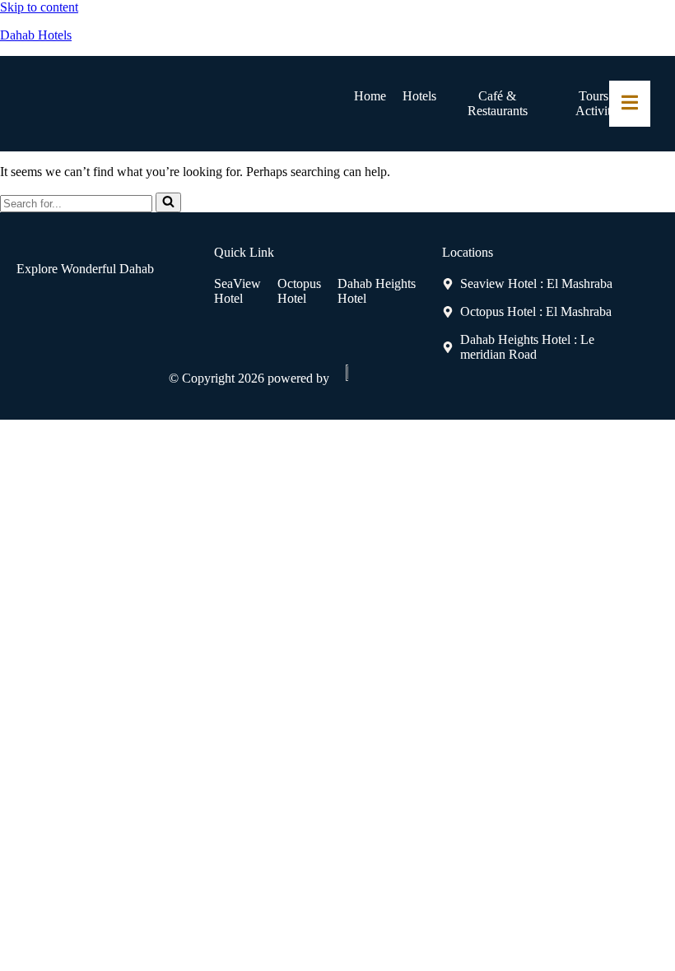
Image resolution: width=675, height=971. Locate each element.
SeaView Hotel (237, 290)
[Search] (168, 202)
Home (370, 96)
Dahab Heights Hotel (377, 290)
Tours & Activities (600, 103)
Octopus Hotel (299, 290)
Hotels (419, 96)
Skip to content (39, 7)
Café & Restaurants (498, 103)
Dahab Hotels (36, 35)
